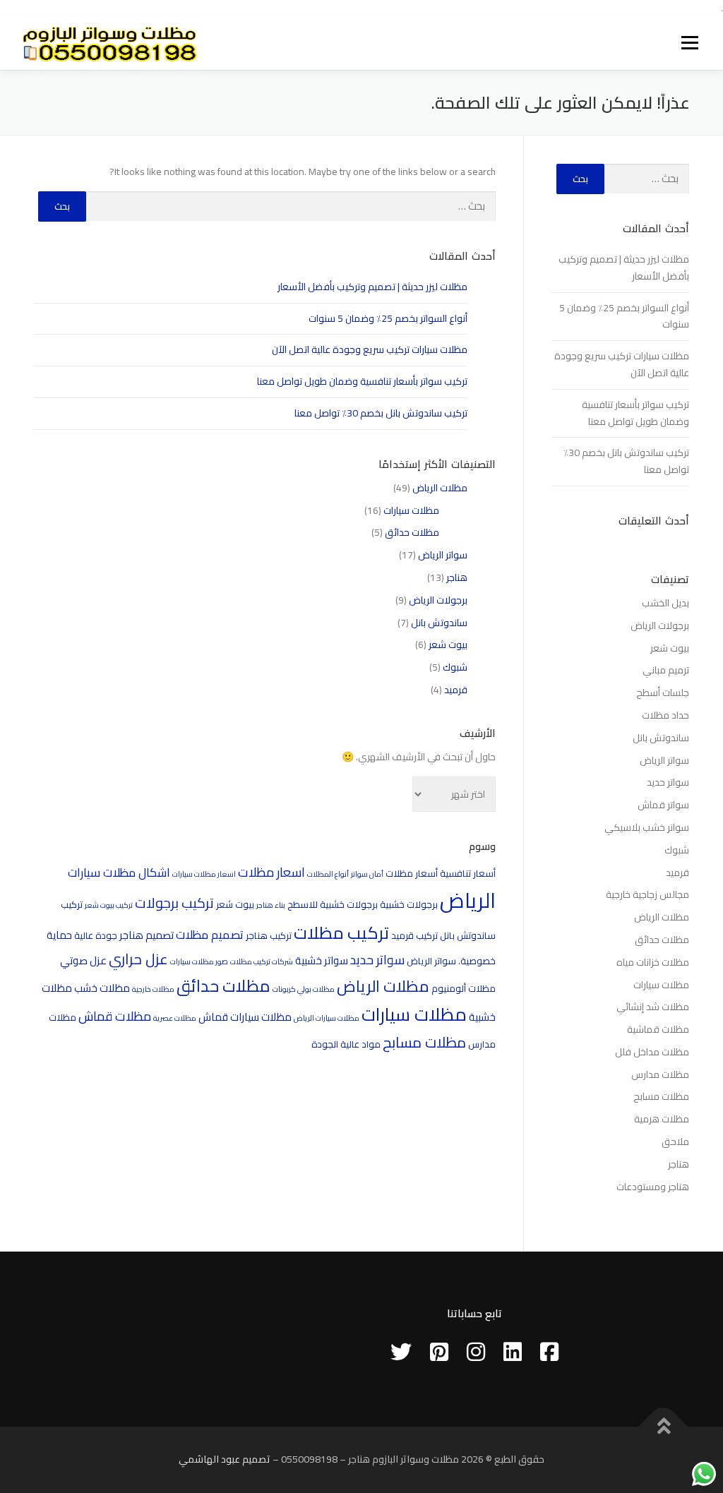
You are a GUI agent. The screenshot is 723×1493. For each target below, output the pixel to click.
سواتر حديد (377, 959)
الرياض (468, 900)
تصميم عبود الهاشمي (224, 1459)
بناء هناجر (270, 905)
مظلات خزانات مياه (652, 962)
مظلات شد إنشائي (652, 1006)
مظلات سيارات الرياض (326, 1018)
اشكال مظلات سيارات (119, 872)
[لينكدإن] (512, 1352)
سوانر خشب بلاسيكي (646, 827)
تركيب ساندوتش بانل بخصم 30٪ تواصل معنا (380, 413)
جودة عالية (95, 935)
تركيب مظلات (341, 933)
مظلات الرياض (439, 488)
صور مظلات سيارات (199, 961)
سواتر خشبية (321, 960)
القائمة (689, 43)
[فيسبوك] (549, 1352)
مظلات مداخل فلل (652, 1052)
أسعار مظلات (412, 873)
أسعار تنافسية (468, 873)
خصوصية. (477, 960)
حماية (59, 935)
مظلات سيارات (411, 510)
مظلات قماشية (658, 1029)
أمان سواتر (367, 874)
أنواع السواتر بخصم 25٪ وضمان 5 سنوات (388, 318)
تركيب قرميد (414, 935)
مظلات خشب (102, 988)
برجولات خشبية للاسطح (332, 904)
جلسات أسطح (662, 692)
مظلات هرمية (661, 1119)
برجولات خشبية (409, 904)
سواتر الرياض (442, 555)
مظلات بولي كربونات (304, 989)
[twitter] (401, 1352)
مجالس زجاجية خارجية (647, 894)
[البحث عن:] (291, 206)
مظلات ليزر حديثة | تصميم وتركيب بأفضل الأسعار (372, 286)
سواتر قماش (663, 805)
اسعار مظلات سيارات (204, 874)
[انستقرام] (476, 1352)
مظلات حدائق (412, 532)
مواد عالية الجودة (346, 1044)
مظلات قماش (114, 1016)
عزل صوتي (83, 960)
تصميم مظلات (210, 934)
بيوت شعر (448, 644)
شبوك (455, 667)
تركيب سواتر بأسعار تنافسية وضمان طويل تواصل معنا (362, 381)
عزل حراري (138, 959)
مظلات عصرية (174, 1018)
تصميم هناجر (146, 935)
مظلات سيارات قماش (245, 1017)
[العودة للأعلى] (663, 1427)
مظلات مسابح (424, 1042)
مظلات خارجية (153, 989)
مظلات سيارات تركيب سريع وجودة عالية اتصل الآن (369, 349)
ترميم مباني (666, 670)
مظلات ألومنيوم (463, 988)
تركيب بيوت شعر (109, 905)
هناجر (456, 577)
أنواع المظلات (328, 874)
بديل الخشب (665, 603)
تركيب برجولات (174, 903)
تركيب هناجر (269, 935)
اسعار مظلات (271, 872)
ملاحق (675, 1141)
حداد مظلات (665, 715)
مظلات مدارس (660, 1074)
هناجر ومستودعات (652, 1186)
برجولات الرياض (438, 600)
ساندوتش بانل (439, 622)
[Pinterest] (439, 1352)
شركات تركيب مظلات (261, 961)
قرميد (455, 689)
